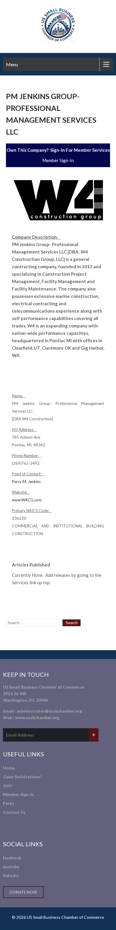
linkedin (11, 875)
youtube (11, 866)
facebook (12, 857)
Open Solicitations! (22, 776)
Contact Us (14, 812)
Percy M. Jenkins (26, 481)
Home (9, 767)
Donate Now (23, 892)
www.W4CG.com (27, 500)
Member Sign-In (58, 160)
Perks (8, 803)
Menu (12, 64)
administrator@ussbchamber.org (49, 710)
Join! (7, 785)
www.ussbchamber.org (37, 717)
